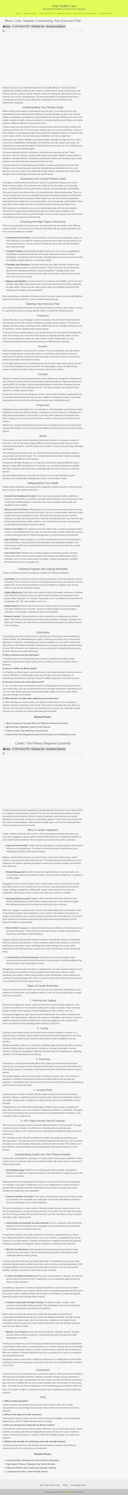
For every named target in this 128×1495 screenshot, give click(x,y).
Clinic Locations (106, 19)
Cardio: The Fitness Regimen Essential (43, 743)
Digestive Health (29, 13)
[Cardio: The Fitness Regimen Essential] (42, 754)
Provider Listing (105, 13)
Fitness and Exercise (46, 13)
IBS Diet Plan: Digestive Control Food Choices (28, 727)
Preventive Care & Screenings (85, 13)
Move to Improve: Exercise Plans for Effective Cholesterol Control (37, 723)
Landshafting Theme (53, 1492)
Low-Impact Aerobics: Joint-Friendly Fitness (27, 1471)
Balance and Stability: (16, 281)
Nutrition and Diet (64, 13)
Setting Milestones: (13, 592)
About (18, 13)
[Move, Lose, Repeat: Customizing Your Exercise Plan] (42, 31)
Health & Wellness (57, 26)
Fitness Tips (39, 26)
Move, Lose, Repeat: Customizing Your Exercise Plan (43, 21)
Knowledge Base (78, 1485)
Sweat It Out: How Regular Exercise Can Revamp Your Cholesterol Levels (41, 734)
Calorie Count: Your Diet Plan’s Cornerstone (27, 731)
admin (7, 26)
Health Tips (104, 23)
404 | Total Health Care (49, 1485)
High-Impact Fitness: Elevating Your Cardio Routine (30, 1464)
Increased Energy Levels (18, 898)
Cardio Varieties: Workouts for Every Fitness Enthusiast (32, 1460)
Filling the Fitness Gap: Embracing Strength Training (31, 1468)
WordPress (79, 1492)
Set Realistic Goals (15, 1170)
